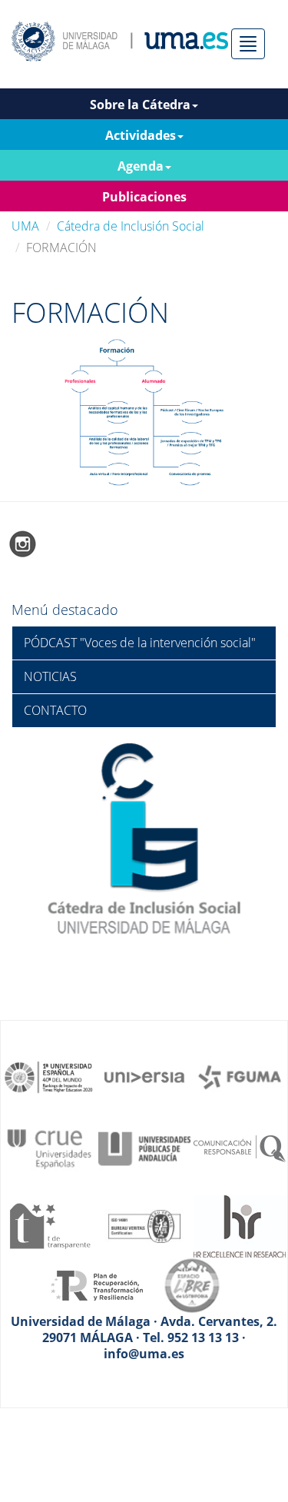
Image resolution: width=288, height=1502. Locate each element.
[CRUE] (49, 1147)
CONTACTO (55, 710)
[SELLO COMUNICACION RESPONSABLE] (240, 1147)
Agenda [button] (141, 166)
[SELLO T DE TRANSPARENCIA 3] (49, 1224)
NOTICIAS (50, 676)
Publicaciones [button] (144, 196)
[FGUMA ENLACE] (240, 1076)
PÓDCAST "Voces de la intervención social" (140, 642)
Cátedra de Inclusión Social (130, 226)
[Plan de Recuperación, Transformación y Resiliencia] (97, 1284)
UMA (25, 226)
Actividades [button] (140, 135)
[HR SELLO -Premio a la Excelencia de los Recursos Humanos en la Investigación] (240, 1224)
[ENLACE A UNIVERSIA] (144, 1076)
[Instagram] (23, 543)
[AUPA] (144, 1147)
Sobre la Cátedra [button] (140, 104)
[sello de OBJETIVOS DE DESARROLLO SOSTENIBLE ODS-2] (49, 1076)
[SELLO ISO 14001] (144, 1224)
